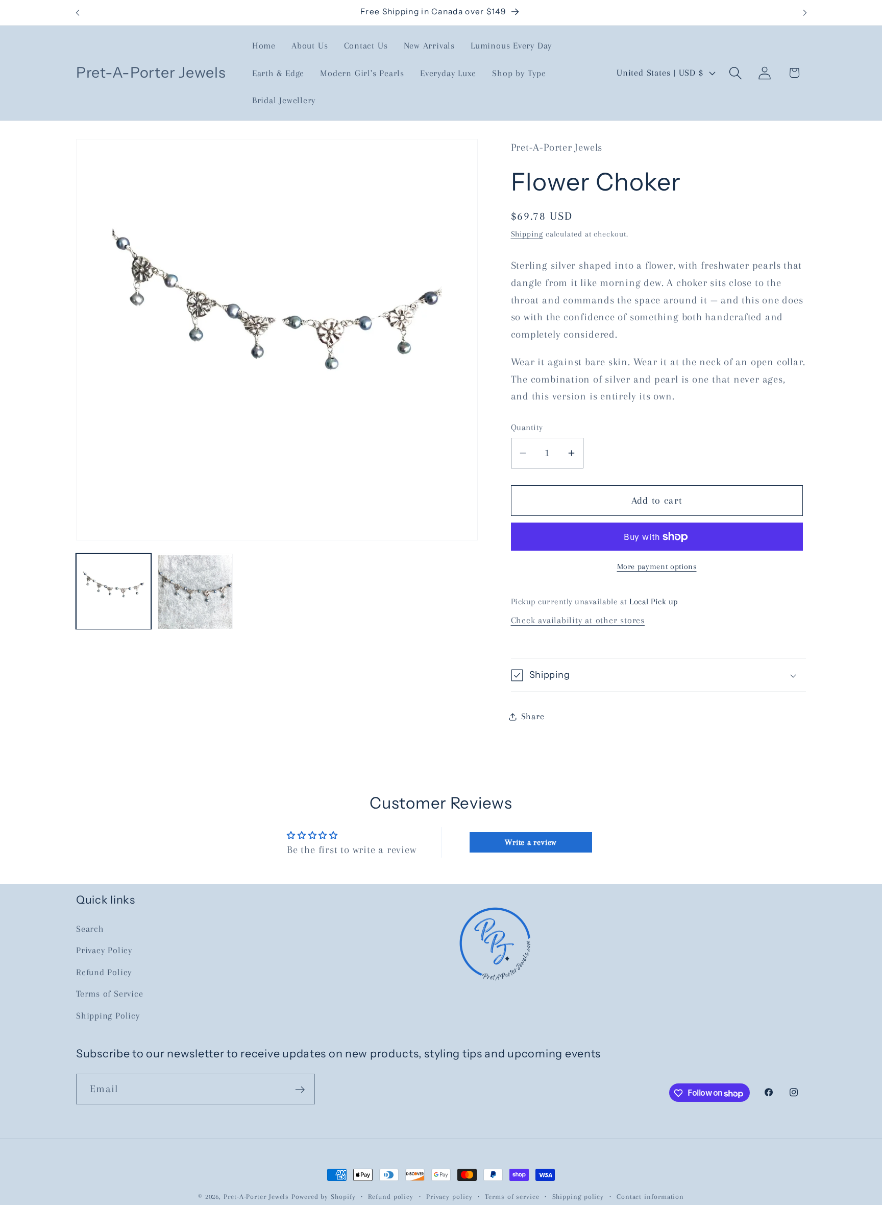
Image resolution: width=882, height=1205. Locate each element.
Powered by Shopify (323, 1196)
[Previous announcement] (77, 12)
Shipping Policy (108, 1015)
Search (90, 929)
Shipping (527, 234)
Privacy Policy (104, 950)
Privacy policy (449, 1196)
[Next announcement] (805, 12)
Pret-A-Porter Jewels (256, 1196)
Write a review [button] (530, 842)
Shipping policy (578, 1196)
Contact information (650, 1196)
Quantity (527, 428)
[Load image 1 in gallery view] (113, 591)
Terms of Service (109, 993)
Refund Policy (104, 972)
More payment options (657, 566)
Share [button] (533, 716)
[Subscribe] (299, 1089)
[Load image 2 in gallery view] (195, 591)
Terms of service (512, 1196)
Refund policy (390, 1196)
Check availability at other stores (578, 621)
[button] (735, 72)
